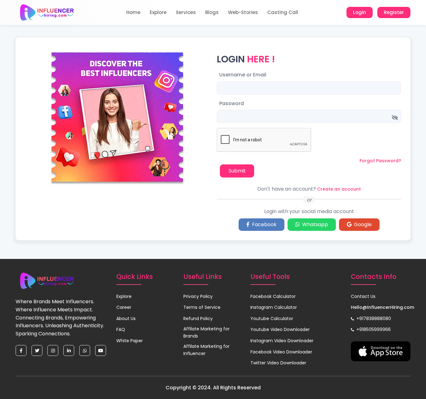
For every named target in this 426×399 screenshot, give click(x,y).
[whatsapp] (84, 350)
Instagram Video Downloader (281, 341)
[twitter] (36, 350)
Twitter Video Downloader (278, 363)
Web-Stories (243, 12)
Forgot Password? (380, 161)
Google (361, 224)
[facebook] (21, 350)
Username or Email (242, 74)
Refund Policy (198, 318)
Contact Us (363, 296)
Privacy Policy (198, 296)
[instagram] (52, 350)
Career (123, 307)
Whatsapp (314, 224)
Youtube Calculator (271, 318)
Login (359, 12)
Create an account (339, 189)
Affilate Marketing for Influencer (206, 349)
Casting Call (282, 12)
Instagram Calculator (273, 307)
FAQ (120, 329)
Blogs (212, 12)
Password (231, 103)
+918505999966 (373, 329)
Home (133, 12)
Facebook (263, 224)
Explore (158, 12)
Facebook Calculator (273, 296)
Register (394, 12)
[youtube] (100, 350)
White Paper (129, 341)
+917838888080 (373, 318)
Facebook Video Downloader (281, 352)
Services (186, 12)
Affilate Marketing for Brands (206, 332)
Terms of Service (201, 307)
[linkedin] (68, 350)
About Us (126, 318)
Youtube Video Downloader (280, 329)
